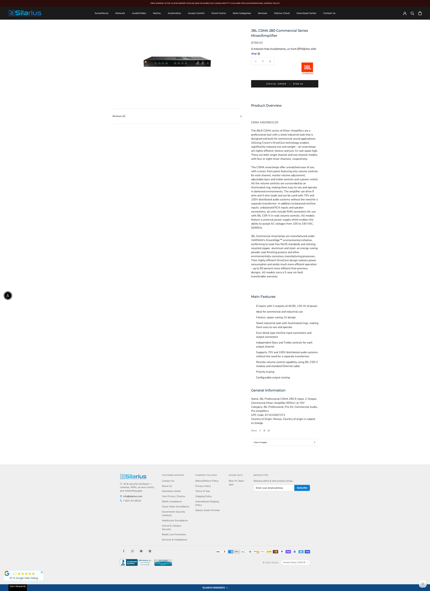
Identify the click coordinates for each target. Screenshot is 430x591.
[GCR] (7, 573)
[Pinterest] (269, 431)
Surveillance (101, 13)
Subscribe (302, 488)
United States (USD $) (294, 562)
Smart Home (218, 13)
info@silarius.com (132, 496)
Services (262, 13)
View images (260, 442)
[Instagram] (132, 551)
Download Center (306, 13)
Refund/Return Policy (207, 480)
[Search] (412, 13)
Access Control (196, 13)
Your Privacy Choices (173, 496)
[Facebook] (260, 431)
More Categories (242, 13)
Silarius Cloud (282, 13)
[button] (215, 587)
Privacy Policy (203, 486)
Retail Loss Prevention (174, 534)
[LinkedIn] (149, 551)
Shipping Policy (203, 496)
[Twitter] (264, 431)
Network (120, 13)
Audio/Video (139, 13)
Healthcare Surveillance (175, 520)
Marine (157, 13)
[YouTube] (141, 551)
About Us (167, 486)
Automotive (174, 13)
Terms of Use (202, 491)
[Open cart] (420, 13)
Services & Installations (174, 539)
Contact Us (329, 13)
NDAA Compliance (172, 501)
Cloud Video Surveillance (175, 506)
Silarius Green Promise (207, 510)
